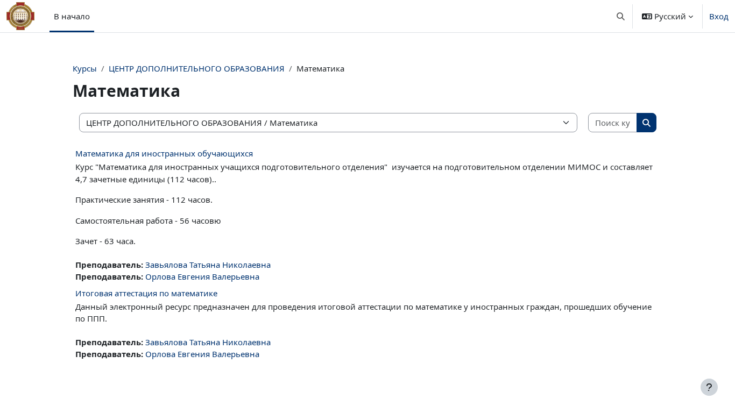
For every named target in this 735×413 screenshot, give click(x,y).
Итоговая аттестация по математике (146, 293)
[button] (621, 16)
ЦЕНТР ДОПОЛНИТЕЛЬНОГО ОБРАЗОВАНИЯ (197, 68)
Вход (719, 16)
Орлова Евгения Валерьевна (202, 276)
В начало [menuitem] (72, 16)
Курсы (85, 68)
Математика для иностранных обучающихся (164, 153)
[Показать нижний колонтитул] (709, 387)
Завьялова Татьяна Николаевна (208, 264)
